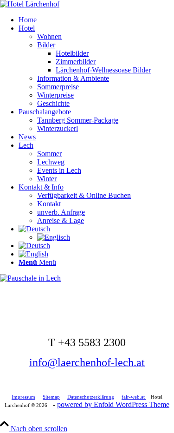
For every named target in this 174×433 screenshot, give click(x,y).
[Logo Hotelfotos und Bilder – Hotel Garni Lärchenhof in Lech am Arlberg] (29, 4)
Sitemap (51, 397)
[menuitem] (96, 20)
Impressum (23, 397)
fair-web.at (134, 397)
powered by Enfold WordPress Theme (113, 404)
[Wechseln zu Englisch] (53, 237)
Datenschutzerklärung (90, 397)
